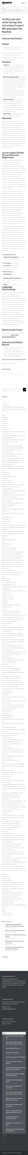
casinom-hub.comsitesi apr (9, 582)
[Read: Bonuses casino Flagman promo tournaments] (4, 1086)
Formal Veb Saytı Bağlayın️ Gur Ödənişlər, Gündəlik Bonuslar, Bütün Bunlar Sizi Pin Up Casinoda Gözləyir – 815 (13, 648)
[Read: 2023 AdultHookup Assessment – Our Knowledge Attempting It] (3, 947)
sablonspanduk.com (7, 981)
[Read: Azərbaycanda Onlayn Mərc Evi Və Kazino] (4, 1123)
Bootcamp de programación (9, 550)
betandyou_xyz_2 (6, 521)
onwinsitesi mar (6, 778)
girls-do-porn (5, 664)
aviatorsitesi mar (6, 507)
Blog (3, 8)
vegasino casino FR (7, 880)
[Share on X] (8, 373)
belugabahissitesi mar (7, 517)
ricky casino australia (7, 811)
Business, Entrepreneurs (8, 570)
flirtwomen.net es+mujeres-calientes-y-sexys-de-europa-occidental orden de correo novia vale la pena (13, 629)
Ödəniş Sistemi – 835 (7, 770)
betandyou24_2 (6, 523)
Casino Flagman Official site (13, 1048)
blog (3, 541)
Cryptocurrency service (8, 599)
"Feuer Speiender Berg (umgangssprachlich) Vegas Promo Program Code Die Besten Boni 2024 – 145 (14, 409)
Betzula (4, 537)
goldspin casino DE (7, 666)
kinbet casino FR (6, 699)
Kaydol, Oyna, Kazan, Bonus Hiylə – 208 (12, 697)
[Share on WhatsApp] (16, 373)
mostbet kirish (5, 745)
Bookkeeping (5, 546)
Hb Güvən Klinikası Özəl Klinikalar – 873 (12, 668)
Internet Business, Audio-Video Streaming (13, 688)
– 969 (3, 403)
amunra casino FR (6, 482)
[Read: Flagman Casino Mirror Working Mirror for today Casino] (4, 1099)
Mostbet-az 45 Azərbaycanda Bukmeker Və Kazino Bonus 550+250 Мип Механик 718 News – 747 (13, 752)
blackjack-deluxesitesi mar (9, 539)
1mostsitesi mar (6, 429)
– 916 (3, 401)
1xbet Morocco (6, 472)
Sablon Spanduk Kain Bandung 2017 (15, 1152)
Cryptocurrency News (7, 597)
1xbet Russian (5, 474)
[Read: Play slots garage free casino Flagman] (4, 1057)
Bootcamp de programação (9, 548)
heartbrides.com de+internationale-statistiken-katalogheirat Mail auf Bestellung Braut (13, 672)
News (3, 762)
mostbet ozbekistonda (8, 748)
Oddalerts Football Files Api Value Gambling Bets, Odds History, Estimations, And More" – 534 (14, 766)
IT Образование (6, 690)
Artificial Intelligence (7, 488)
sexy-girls (4, 813)
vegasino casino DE (7, 878)
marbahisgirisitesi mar (7, 715)
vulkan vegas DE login (7, 903)
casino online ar (6, 580)
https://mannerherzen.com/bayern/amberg (14, 359)
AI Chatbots (5, 478)
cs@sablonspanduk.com (8, 1009)
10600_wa (4, 423)
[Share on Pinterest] (20, 373)
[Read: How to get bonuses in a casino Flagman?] (4, 1062)
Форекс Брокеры (6, 913)
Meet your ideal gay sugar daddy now (15, 930)
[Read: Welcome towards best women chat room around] (3, 941)
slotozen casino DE (7, 829)
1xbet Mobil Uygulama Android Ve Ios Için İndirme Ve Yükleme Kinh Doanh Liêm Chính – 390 (13, 468)
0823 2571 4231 (6, 1007)
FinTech (4, 625)
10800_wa (4, 425)
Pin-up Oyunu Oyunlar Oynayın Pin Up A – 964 (13, 801)
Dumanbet (4, 603)
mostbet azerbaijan (7, 737)
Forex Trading (5, 643)
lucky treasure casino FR (8, 709)
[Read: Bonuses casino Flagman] (4, 1053)
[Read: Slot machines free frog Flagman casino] (4, 1080)
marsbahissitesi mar (7, 717)
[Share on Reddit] (24, 373)
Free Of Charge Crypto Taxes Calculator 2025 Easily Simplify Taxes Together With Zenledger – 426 (14, 654)
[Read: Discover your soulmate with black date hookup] (3, 935)
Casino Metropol (6, 578)
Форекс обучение (7, 915)
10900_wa (4, 427)
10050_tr (4, 415)
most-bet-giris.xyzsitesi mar (9, 727)
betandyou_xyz (6, 519)
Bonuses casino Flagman (12, 1052)
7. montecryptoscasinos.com (9, 476)
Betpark (4, 535)
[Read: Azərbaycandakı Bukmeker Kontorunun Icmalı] (4, 1117)
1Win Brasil (5, 444)
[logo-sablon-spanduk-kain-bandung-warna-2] (11, 3)
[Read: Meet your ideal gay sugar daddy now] (3, 931)
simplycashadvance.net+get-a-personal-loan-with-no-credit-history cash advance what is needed (13, 817)
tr (2, 872)
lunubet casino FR (6, 711)
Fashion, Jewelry (6, 623)
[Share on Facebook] (4, 373)
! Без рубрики (5, 405)
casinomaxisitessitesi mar (8, 584)
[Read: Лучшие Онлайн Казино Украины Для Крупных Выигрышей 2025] (4, 1036)
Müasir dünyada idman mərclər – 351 (11, 760)
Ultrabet (4, 874)
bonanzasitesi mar (6, 544)
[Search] (21, 3)
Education (4, 609)
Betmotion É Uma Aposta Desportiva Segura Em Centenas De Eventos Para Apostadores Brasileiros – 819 (13, 527)
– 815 (3, 399)
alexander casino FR (7, 480)
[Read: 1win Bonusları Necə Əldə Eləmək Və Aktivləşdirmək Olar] (4, 1129)
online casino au (6, 776)
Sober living (5, 831)
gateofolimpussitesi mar (8, 658)
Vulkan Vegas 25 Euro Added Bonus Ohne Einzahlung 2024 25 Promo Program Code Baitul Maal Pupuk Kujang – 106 (13, 884)
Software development (8, 833)
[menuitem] (21, 3)
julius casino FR (6, 694)
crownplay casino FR (7, 595)
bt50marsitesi (5, 568)
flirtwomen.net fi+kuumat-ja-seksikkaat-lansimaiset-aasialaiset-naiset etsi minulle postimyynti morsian (12, 635)
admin (14, 363)
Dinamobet (5, 601)
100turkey (4, 417)
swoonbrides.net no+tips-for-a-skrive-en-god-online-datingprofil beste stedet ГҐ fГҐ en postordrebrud (13, 854)
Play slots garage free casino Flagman (15, 1057)
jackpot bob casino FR (7, 692)
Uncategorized (6, 34)
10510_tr (4, 421)
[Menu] (25, 3)
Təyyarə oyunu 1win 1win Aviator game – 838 (13, 870)
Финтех (4, 911)
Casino (3, 576)
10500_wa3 (5, 419)
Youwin (4, 909)
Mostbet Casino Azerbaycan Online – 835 (12, 739)
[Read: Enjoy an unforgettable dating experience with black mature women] (3, 925)
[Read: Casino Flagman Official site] (4, 1049)
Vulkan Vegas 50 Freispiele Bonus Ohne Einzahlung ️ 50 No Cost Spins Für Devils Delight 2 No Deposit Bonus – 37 (12, 894)
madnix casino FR (6, 713)
